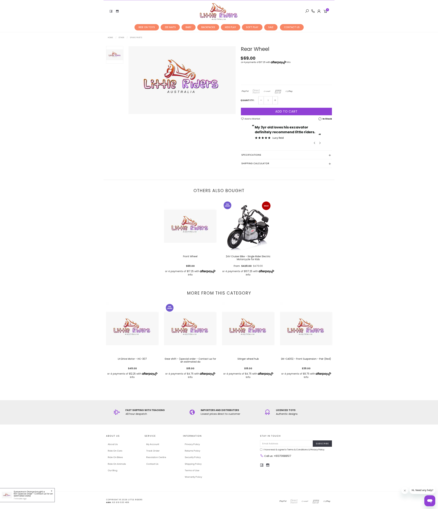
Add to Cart (286, 111)
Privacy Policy (192, 444)
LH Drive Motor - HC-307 (132, 359)
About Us (113, 444)
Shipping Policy (193, 464)
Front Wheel (190, 256)
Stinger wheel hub (248, 359)
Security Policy (193, 457)
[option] (182, 80)
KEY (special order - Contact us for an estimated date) (33, 494)
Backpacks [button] (208, 27)
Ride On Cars (115, 450)
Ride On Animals (117, 464)
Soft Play (252, 27)
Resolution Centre (156, 457)
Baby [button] (188, 27)
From (248, 266)
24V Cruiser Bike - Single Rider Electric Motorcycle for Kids (248, 258)
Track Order (153, 450)
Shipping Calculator (255, 163)
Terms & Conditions (297, 449)
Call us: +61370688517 (277, 456)
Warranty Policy (193, 477)
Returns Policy (192, 450)
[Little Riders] (219, 11)
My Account (152, 444)
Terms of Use (192, 470)
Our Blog (112, 470)
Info (289, 62)
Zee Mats (170, 27)
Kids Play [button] (230, 27)
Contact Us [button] (292, 27)
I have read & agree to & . (294, 449)
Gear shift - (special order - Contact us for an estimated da (190, 360)
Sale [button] (270, 27)
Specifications (251, 154)
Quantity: (248, 100)
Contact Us (152, 464)
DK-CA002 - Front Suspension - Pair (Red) (306, 359)
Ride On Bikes (115, 457)
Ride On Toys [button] (147, 27)
